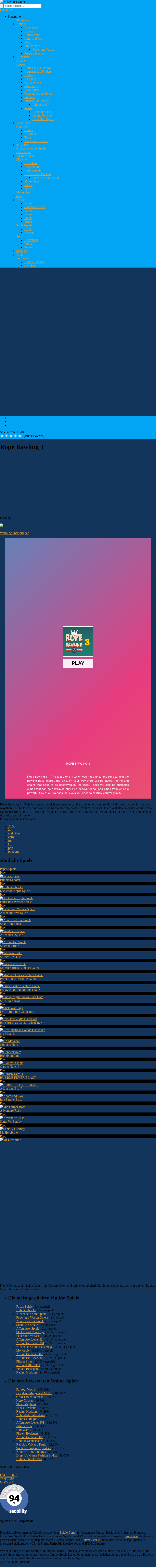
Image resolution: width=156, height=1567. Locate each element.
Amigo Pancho (42, 115)
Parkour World (25, 1389)
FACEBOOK (9, 1475)
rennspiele (131, 1536)
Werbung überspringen (14, 533)
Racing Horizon (26, 1372)
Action (20, 24)
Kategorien (7, 9)
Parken (28, 210)
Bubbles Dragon (26, 1419)
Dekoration (31, 166)
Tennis (28, 247)
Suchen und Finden (36, 101)
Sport (19, 236)
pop (10, 848)
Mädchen (22, 159)
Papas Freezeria (26, 1408)
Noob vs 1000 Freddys (31, 1451)
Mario (28, 42)
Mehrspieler (23, 192)
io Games (22, 144)
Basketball (31, 240)
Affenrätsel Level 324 (30, 1339)
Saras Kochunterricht (46, 177)
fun (10, 840)
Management (32, 82)
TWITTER (7, 1478)
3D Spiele (22, 20)
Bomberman (32, 35)
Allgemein (23, 57)
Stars (27, 188)
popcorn (13, 851)
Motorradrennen (34, 207)
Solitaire (29, 97)
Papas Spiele (24, 1306)
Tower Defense (34, 53)
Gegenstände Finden (37, 71)
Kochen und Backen (37, 174)
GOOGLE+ (8, 1482)
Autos (28, 203)
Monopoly (31, 86)
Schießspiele (24, 225)
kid (10, 844)
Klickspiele (23, 152)
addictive (14, 833)
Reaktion (30, 134)
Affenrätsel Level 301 (30, 1343)
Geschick (22, 126)
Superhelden (32, 46)
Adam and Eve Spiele (30, 1321)
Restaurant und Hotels (38, 93)
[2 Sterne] (6, 436)
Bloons (29, 31)
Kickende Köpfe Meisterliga (34, 1346)
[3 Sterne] (11, 436)
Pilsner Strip (24, 1361)
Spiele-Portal (68, 1532)
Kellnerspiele (32, 170)
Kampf (28, 130)
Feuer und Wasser (43, 49)
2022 (11, 826)
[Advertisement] (74, 280)
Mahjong (30, 79)
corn (11, 837)
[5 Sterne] (20, 436)
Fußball (29, 243)
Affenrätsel (39, 104)
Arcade (21, 60)
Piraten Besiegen (27, 1368)
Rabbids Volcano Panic (31, 1444)
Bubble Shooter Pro (29, 1459)
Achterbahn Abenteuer (30, 1415)
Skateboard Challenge (30, 1332)
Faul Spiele (23, 123)
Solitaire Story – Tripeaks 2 (33, 1448)
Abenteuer (31, 27)
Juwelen (29, 265)
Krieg (28, 229)
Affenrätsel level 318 (29, 1354)
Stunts (28, 218)
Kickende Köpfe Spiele (31, 148)
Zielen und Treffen (36, 141)
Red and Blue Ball (28, 1365)
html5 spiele (92, 1540)
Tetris (27, 137)
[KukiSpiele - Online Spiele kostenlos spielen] (13, 1)
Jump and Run (33, 38)
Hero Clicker (24, 1400)
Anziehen (30, 163)
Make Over (31, 181)
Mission (29, 232)
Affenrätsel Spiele (27, 1328)
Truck (28, 221)
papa (19, 196)
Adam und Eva (42, 112)
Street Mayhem (26, 1404)
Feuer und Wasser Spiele (32, 1317)
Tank (19, 254)
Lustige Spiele (25, 155)
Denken (21, 64)
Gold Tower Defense (29, 1397)
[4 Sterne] (15, 436)
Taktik (28, 108)
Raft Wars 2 (23, 1429)
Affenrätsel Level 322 (30, 1357)
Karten (28, 75)
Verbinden (22, 258)
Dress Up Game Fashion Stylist (36, 1455)
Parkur (28, 214)
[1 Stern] (2, 436)
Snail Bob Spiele (43, 119)
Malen (28, 185)
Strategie (21, 251)
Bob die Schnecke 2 (29, 1440)
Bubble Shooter (34, 262)
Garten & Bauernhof (37, 68)
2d (9, 829)
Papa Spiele (31, 90)
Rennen (21, 199)
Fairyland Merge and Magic (34, 1393)
